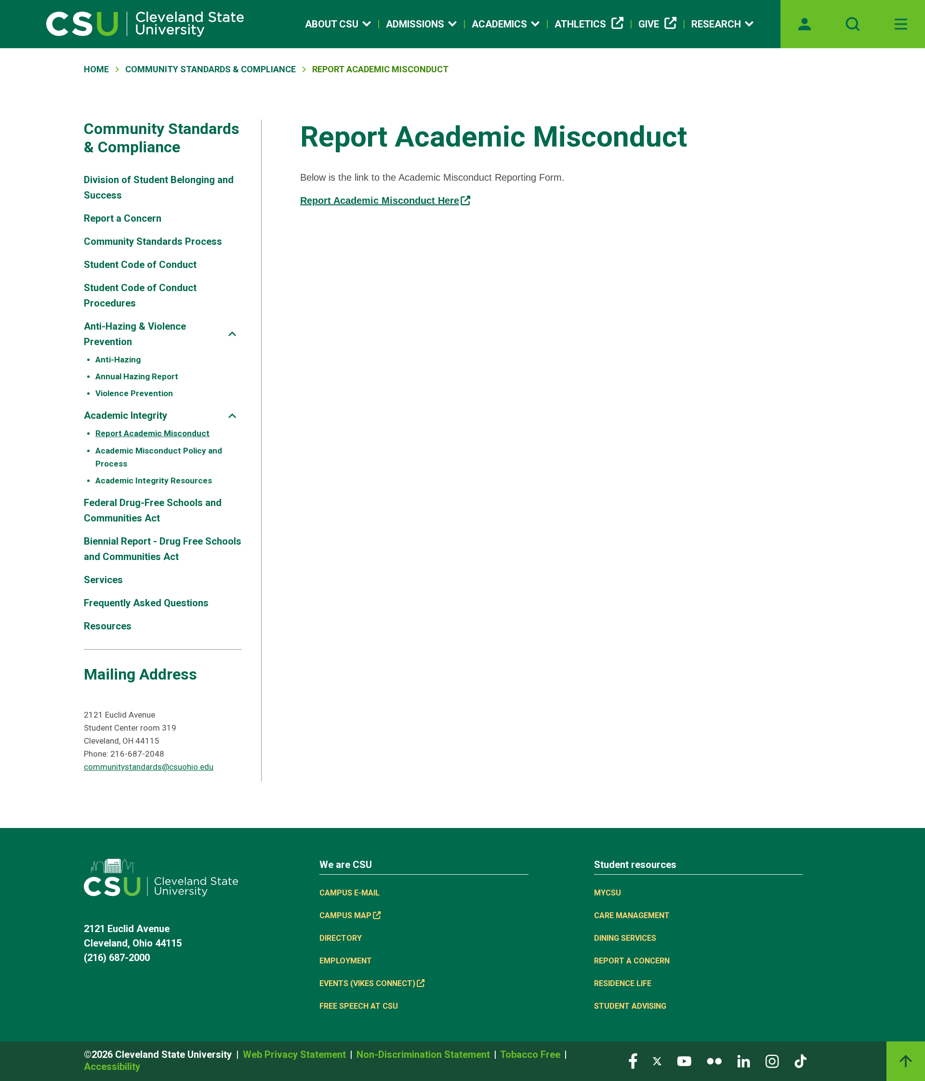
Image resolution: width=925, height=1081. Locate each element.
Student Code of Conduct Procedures (140, 295)
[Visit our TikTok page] (800, 1060)
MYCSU (607, 892)
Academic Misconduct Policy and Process (158, 457)
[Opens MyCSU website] (804, 24)
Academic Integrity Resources (153, 480)
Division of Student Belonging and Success (159, 187)
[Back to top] (905, 1061)
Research (716, 24)
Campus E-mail (349, 892)
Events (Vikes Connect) (367, 983)
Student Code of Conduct (140, 264)
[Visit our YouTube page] (684, 1060)
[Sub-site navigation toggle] (232, 333)
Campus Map (345, 915)
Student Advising (630, 1006)
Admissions (415, 24)
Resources (108, 626)
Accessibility (112, 1066)
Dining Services (625, 938)
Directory (340, 938)
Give (648, 24)
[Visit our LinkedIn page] (743, 1060)
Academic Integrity (125, 415)
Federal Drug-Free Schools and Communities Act (153, 510)
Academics (499, 24)
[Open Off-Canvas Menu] (901, 24)
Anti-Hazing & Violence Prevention (135, 333)
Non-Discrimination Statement (424, 1054)
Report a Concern (122, 218)
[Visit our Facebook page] (633, 1060)
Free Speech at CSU (358, 1006)
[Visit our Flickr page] (714, 1060)
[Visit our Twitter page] (657, 1060)
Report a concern (632, 960)
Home (96, 69)
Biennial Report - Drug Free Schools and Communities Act (162, 548)
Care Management (632, 915)
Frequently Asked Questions (146, 603)
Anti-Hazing (118, 359)
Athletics (580, 24)
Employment (345, 960)
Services (103, 580)
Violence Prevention (134, 393)
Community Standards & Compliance (210, 69)
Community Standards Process (153, 241)
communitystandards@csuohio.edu (148, 767)
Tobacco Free (531, 1054)
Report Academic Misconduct (152, 433)
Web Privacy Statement (295, 1054)
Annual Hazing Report (136, 376)
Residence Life (622, 983)
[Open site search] (853, 24)
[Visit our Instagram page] (772, 1060)
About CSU (331, 24)
